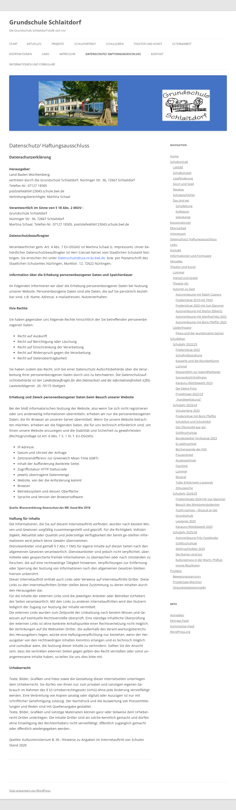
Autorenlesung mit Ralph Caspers (198, 294)
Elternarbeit (182, 44)
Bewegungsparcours (187, 576)
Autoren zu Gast (184, 289)
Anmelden (177, 615)
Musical (181, 477)
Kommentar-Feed (182, 626)
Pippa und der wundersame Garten (200, 333)
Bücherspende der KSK (191, 449)
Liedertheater (182, 328)
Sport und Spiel (183, 184)
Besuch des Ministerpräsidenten (198, 504)
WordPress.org (180, 632)
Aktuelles (34, 44)
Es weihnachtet (186, 444)
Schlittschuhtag (186, 433)
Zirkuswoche (184, 488)
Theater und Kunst (148, 44)
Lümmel (178, 272)
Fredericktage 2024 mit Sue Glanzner (200, 499)
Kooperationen (20, 54)
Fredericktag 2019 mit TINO (194, 300)
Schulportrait (85, 44)
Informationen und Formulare (32, 64)
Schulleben (115, 44)
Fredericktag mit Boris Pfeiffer (196, 416)
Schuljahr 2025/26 (185, 532)
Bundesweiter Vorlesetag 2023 (196, 438)
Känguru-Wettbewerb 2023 (194, 383)
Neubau (178, 189)
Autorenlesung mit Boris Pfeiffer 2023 (201, 322)
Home (174, 156)
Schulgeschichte (184, 195)
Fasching (182, 466)
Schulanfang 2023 (188, 410)
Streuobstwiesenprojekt (189, 587)
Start (13, 44)
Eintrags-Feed (179, 621)
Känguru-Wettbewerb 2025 (194, 527)
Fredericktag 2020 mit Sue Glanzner (200, 305)
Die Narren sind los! (189, 554)
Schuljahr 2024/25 (185, 493)
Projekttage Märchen (187, 582)
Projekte (58, 44)
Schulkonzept (182, 173)
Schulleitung (184, 206)
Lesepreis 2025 (186, 521)
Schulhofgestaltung (189, 355)
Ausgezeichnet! (186, 460)
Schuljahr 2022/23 (185, 344)
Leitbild (178, 167)
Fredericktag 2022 (188, 350)
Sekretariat (183, 217)
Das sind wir (181, 200)
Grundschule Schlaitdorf (45, 22)
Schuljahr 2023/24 (185, 405)
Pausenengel (184, 455)
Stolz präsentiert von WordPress (29, 790)
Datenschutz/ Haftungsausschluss (113, 54)
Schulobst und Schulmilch (193, 422)
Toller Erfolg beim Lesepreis (194, 482)
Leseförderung (183, 178)
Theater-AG (180, 283)
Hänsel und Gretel (185, 278)
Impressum (67, 54)
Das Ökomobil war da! (191, 427)
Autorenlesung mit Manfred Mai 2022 (201, 316)
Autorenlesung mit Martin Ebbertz (199, 311)
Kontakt (157, 54)
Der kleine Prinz (186, 388)
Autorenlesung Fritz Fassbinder (197, 538)
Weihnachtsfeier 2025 (190, 549)
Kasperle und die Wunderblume (197, 361)
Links (45, 54)
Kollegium (182, 211)
